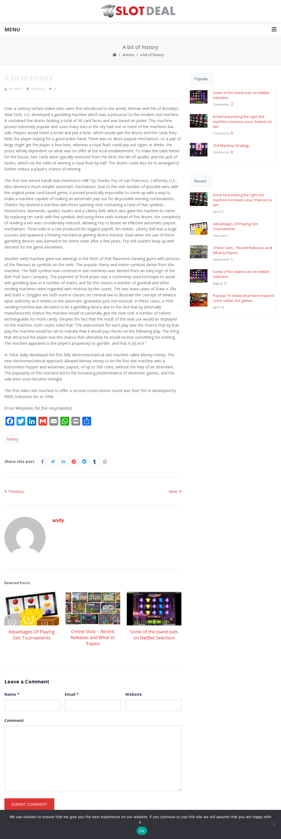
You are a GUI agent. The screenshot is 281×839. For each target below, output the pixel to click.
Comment (14, 720)
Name (11, 694)
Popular (201, 78)
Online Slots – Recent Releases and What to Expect (93, 637)
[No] (274, 824)
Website (133, 694)
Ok (141, 831)
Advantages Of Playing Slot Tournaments (32, 635)
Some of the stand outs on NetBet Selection (154, 635)
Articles (128, 54)
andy (18, 89)
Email (72, 694)
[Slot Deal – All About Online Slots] (140, 11)
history (12, 439)
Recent (200, 181)
